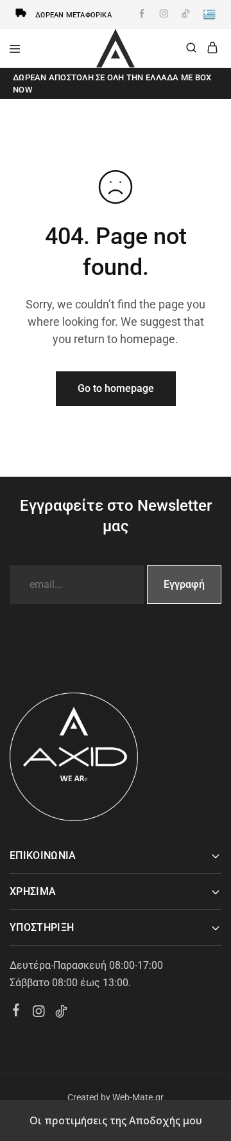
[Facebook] (16, 1012)
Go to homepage (116, 388)
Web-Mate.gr (138, 1097)
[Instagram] (39, 1013)
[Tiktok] (61, 1013)
